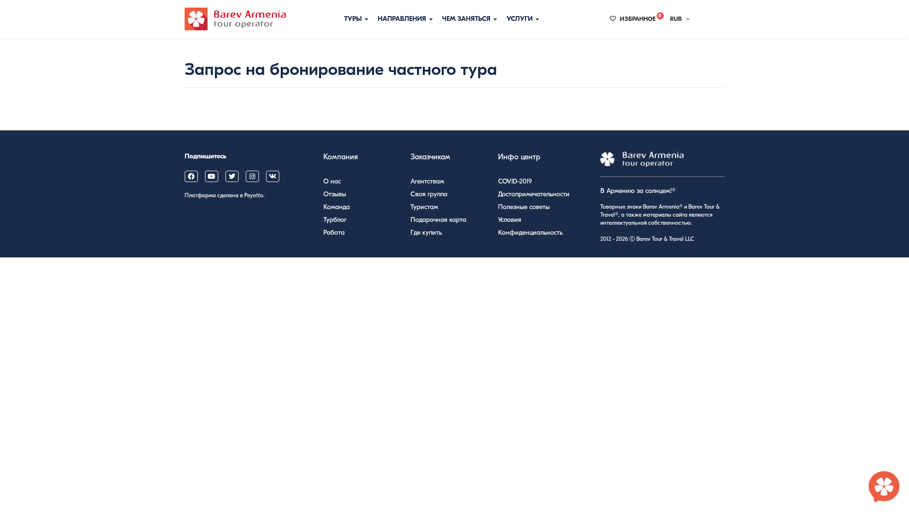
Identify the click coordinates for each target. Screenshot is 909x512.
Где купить (426, 233)
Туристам (424, 207)
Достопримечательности (534, 194)
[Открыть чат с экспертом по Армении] (884, 487)
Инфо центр (519, 157)
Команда (336, 207)
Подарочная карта (438, 220)
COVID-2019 (515, 181)
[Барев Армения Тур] (235, 18)
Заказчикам (430, 157)
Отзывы (334, 194)
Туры (354, 19)
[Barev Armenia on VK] (272, 176)
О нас (332, 181)
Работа (334, 233)
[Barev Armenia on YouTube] (211, 176)
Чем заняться (467, 19)
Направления (403, 19)
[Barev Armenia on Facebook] (191, 176)
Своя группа (428, 194)
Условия (509, 220)
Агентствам (427, 181)
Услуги (521, 19)
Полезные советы (524, 207)
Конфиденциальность (530, 233)
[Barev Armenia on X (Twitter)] (232, 176)
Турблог (335, 220)
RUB (676, 18)
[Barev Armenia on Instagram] (252, 176)
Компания (340, 157)
